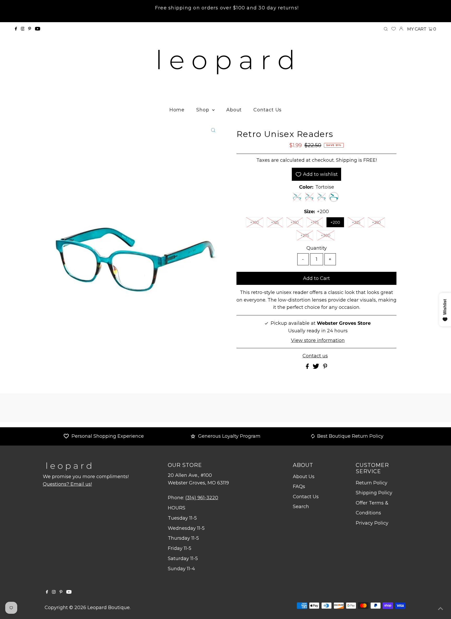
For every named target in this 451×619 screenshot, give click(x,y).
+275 (304, 235)
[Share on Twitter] (317, 367)
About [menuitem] (234, 110)
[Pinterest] (29, 29)
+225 (356, 222)
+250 (376, 222)
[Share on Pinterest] (325, 367)
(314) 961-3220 (201, 498)
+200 (335, 222)
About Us (303, 476)
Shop (203, 110)
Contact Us (306, 497)
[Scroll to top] (440, 608)
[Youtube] (37, 29)
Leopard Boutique (108, 607)
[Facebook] (16, 29)
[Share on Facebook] (308, 367)
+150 (294, 222)
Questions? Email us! (67, 484)
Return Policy (371, 483)
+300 (325, 235)
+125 (275, 222)
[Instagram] (23, 29)
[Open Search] (385, 29)
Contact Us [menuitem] (267, 110)
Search (301, 506)
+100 (254, 222)
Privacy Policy (372, 523)
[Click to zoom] (213, 130)
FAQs (299, 486)
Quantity (316, 248)
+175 (315, 222)
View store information (318, 340)
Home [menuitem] (177, 110)
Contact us (315, 355)
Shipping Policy (374, 493)
